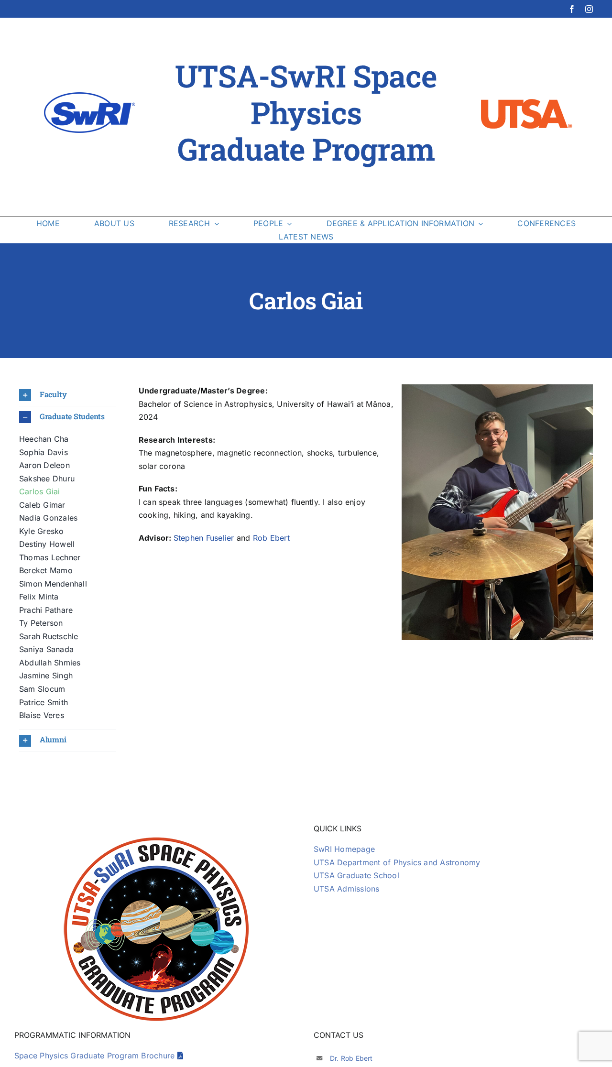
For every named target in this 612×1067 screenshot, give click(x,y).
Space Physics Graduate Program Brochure (95, 1055)
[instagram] (589, 9)
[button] (67, 395)
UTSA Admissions (347, 888)
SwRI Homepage (344, 849)
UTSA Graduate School (356, 875)
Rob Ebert (271, 538)
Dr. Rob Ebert (351, 1058)
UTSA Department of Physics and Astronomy (397, 862)
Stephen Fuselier (204, 538)
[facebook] (572, 9)
